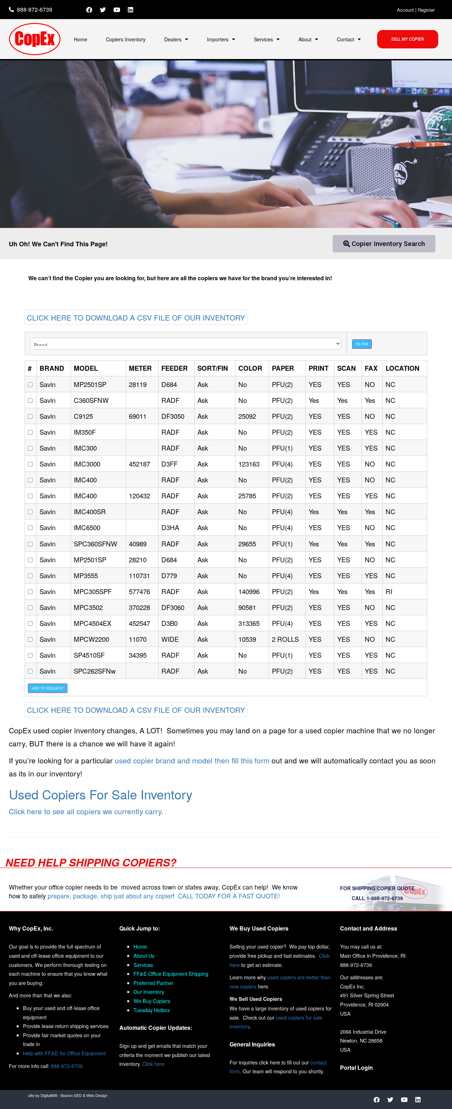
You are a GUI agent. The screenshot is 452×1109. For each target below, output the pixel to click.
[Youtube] (117, 10)
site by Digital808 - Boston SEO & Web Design (67, 1095)
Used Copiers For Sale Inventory (100, 794)
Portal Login (356, 1067)
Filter (362, 344)
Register (426, 9)
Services (263, 39)
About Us (143, 955)
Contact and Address (368, 928)
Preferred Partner (153, 982)
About (304, 39)
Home (80, 39)
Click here (153, 1063)
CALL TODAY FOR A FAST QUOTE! (229, 895)
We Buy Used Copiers (259, 928)
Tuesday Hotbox (151, 1010)
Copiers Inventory (125, 39)
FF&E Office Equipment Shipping (170, 973)
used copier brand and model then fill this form (192, 760)
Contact (345, 39)
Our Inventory (148, 991)
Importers (217, 39)
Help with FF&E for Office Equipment (64, 1053)
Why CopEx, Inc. (31, 928)
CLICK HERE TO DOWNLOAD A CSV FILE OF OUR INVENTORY (136, 317)
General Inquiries (252, 1044)
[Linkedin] (131, 10)
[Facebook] (89, 10)
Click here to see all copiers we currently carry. (86, 811)
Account (405, 9)
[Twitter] (103, 10)
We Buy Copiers (151, 1000)
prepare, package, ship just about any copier (110, 895)
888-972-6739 (67, 1065)
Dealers (173, 39)
